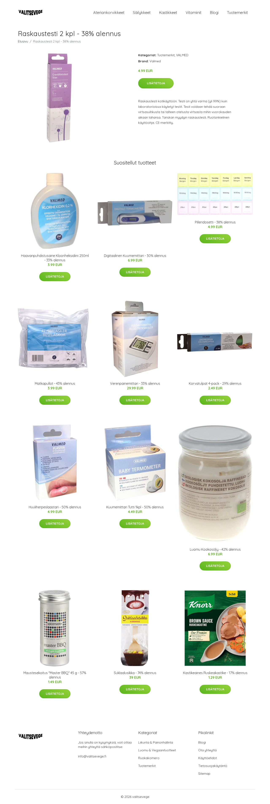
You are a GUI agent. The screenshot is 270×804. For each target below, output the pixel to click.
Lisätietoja (156, 83)
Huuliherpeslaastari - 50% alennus (55, 507)
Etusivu (23, 41)
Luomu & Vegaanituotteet (157, 750)
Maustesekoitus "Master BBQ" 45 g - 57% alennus (54, 675)
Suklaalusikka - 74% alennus (135, 673)
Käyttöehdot (207, 758)
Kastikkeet (168, 12)
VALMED (182, 55)
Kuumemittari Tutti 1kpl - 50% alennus (135, 507)
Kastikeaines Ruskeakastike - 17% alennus (215, 673)
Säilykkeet (142, 12)
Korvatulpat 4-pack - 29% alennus (215, 383)
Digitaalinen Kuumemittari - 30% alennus (135, 256)
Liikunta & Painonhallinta (155, 742)
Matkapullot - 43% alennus (55, 383)
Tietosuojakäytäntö (212, 766)
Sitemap (204, 774)
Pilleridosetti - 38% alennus (215, 222)
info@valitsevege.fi (92, 756)
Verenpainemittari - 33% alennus (135, 383)
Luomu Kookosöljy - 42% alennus (215, 549)
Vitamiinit (193, 12)
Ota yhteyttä (207, 750)
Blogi (214, 12)
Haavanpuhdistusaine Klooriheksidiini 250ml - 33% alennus (55, 258)
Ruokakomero (148, 758)
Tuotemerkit (237, 12)
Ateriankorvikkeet (108, 12)
